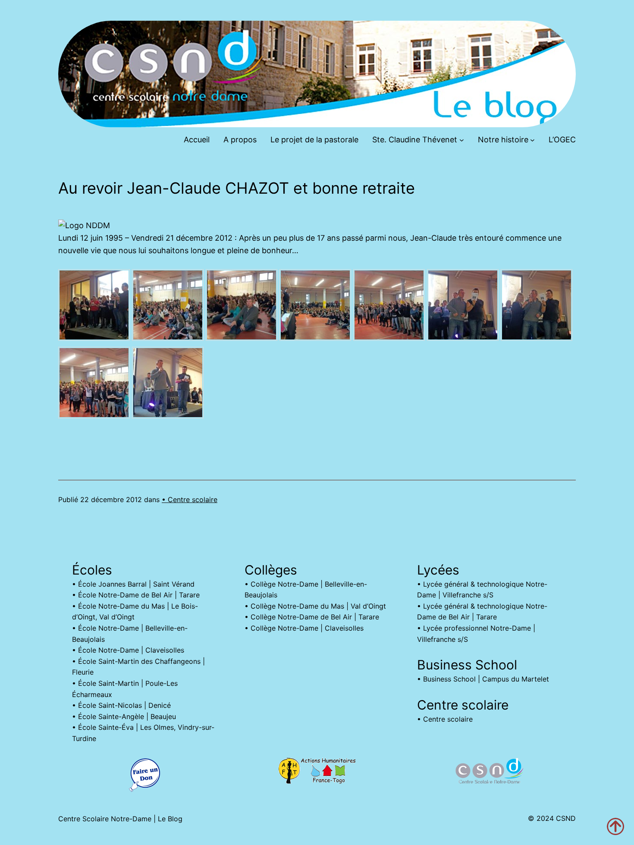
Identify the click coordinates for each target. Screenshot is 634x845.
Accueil (197, 139)
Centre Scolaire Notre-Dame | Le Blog (120, 818)
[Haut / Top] (615, 826)
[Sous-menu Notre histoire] (532, 140)
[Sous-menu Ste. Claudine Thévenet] (461, 140)
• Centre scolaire (189, 499)
